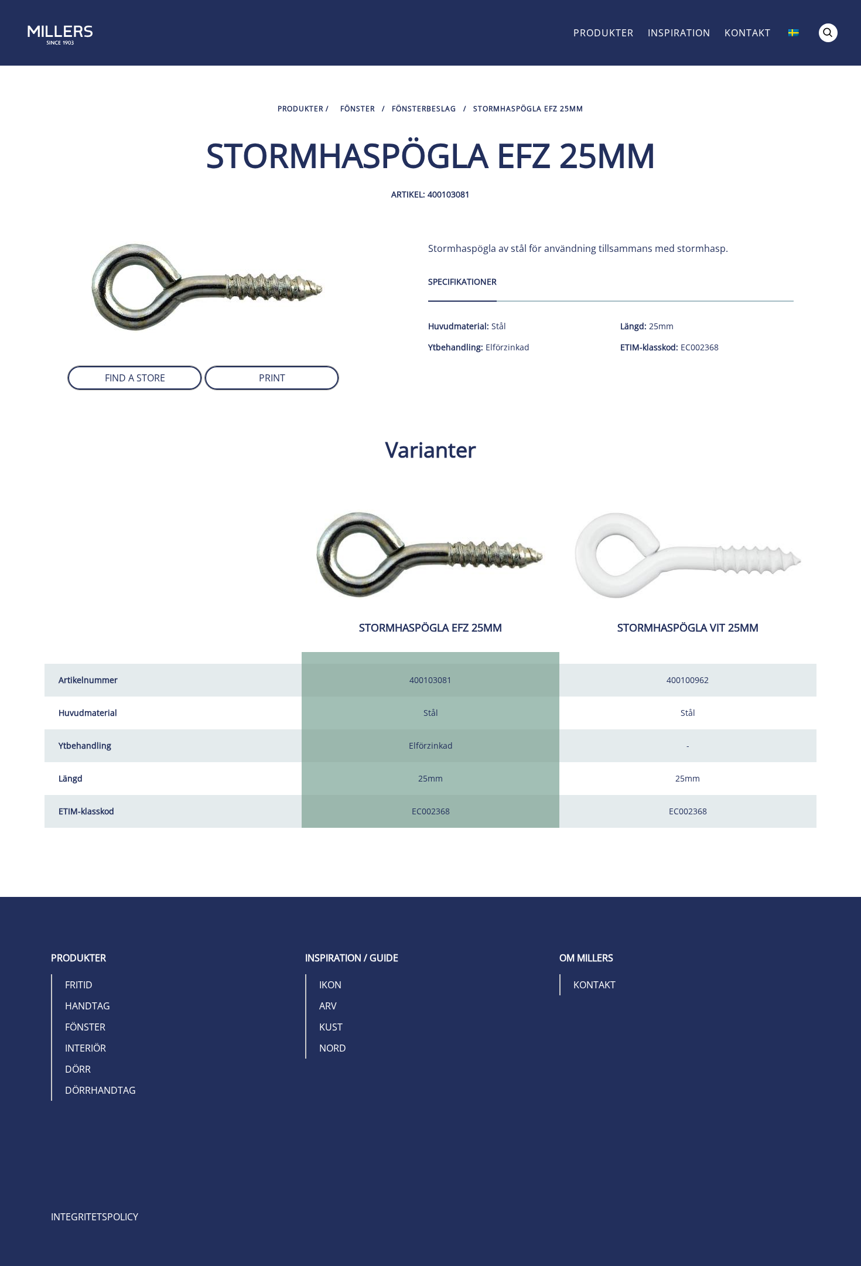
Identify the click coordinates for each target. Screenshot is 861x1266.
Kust (331, 1027)
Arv (328, 1005)
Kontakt (748, 32)
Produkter (603, 32)
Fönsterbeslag (424, 109)
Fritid (79, 984)
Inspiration (679, 32)
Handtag (87, 1005)
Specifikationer (462, 281)
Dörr (78, 1069)
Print (272, 377)
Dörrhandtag (100, 1090)
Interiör (85, 1048)
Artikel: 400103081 (430, 194)
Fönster (357, 109)
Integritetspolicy (94, 1216)
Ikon (330, 984)
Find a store (135, 377)
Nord (332, 1048)
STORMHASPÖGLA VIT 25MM (687, 627)
